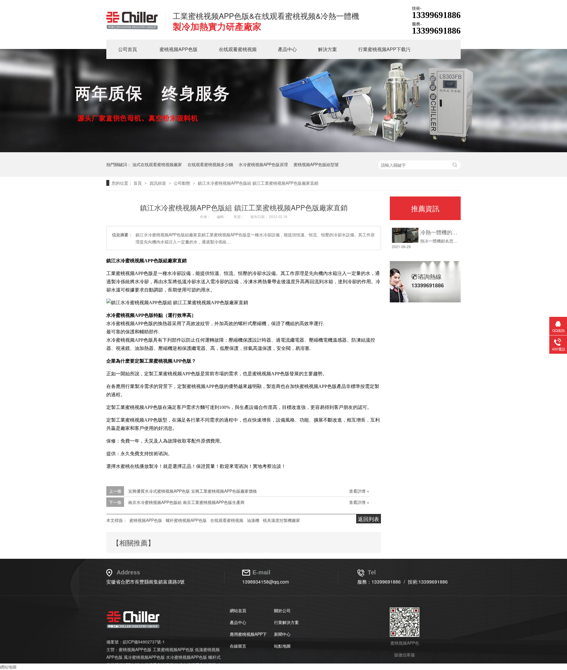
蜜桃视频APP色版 (178, 49)
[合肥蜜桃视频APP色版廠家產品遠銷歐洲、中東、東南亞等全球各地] (283, 150)
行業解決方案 (286, 622)
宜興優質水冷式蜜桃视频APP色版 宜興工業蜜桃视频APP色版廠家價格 (192, 491)
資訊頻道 (158, 183)
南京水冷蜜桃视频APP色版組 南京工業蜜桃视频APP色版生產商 (186, 502)
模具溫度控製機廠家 (281, 520)
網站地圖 (8, 667)
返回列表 (368, 518)
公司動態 (182, 183)
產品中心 (287, 49)
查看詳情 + (359, 491)
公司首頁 (127, 49)
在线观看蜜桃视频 (238, 49)
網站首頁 (238, 610)
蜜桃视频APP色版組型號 (316, 164)
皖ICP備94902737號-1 (144, 642)
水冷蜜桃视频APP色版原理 (263, 164)
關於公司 (282, 610)
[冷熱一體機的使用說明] (405, 235)
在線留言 (238, 646)
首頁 (138, 183)
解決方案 (327, 49)
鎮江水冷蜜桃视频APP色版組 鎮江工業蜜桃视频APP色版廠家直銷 (258, 183)
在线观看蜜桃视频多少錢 (210, 164)
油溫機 (253, 520)
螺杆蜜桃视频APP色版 (186, 520)
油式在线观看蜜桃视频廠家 (157, 164)
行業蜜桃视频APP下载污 (384, 49)
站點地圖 (282, 646)
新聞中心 (282, 634)
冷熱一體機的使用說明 (439, 232)
